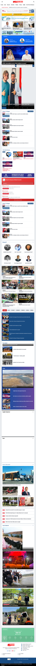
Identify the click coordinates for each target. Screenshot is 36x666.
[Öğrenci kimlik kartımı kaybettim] (28, 154)
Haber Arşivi (24, 650)
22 (30, 65)
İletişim (4, 654)
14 (19, 65)
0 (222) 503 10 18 (6, 188)
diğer (3, 157)
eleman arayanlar (16, 157)
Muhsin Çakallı (11, 39)
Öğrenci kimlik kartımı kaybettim (28, 158)
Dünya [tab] (27, 310)
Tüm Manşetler (24, 648)
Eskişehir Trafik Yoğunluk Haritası (27, 646)
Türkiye (16, 4)
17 (23, 65)
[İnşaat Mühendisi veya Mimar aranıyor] (18, 154)
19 (26, 65)
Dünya (20, 4)
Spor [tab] (9, 310)
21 (29, 65)
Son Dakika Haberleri (25, 649)
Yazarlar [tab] (5, 36)
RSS (9, 659)
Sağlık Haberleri (6, 412)
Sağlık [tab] (32, 310)
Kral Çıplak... (11, 41)
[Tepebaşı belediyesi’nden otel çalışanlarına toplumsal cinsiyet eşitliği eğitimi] (10, 270)
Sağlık (24, 4)
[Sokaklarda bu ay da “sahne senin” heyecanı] (10, 284)
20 (27, 65)
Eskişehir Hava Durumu (26, 645)
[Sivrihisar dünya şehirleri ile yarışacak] (7, 349)
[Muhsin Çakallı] (5, 40)
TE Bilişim (20, 662)
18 (25, 65)
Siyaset (8, 4)
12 (17, 65)
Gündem (12, 4)
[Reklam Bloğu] (18, 14)
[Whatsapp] (14, 651)
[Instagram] (11, 651)
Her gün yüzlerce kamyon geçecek (12, 515)
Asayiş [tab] (4, 310)
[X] (9, 651)
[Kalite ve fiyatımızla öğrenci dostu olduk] (6, 406)
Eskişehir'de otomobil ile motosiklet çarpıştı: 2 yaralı (19, 7)
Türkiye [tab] (23, 310)
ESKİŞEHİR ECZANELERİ (6, 653)
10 (14, 65)
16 (22, 65)
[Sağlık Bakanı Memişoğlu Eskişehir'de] (6, 390)
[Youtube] (13, 651)
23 (31, 65)
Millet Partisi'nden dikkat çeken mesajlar (13, 521)
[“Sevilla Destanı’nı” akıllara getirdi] (7, 355)
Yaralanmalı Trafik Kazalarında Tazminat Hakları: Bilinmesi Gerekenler (18, 518)
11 (15, 65)
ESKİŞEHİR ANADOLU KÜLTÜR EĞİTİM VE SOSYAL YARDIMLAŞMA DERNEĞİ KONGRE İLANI (7, 169)
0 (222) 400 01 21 (6, 193)
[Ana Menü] (2, 1)
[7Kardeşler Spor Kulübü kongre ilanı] (7, 154)
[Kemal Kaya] (21, 40)
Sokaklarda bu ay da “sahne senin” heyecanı (9, 291)
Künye (19, 654)
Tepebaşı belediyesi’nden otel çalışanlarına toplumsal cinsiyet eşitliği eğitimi (9, 278)
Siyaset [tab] (13, 310)
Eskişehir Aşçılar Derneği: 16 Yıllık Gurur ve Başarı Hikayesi (28, 41)
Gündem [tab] (18, 310)
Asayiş (2, 4)
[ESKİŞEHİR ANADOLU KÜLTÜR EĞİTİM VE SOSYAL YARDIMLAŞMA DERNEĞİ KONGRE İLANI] (7, 164)
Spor (5, 4)
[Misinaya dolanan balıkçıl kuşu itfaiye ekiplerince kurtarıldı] (6, 401)
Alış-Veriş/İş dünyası (30, 4)
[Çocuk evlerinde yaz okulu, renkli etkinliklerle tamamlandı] (26, 284)
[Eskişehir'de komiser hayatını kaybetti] (26, 298)
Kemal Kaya (27, 39)
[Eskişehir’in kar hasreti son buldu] (7, 362)
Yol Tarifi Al (11, 188)
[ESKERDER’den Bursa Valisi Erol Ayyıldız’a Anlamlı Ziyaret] (26, 270)
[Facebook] (7, 651)
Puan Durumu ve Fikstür (26, 647)
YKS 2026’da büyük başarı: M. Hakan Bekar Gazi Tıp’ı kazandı (17, 512)
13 (18, 65)
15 (21, 65)
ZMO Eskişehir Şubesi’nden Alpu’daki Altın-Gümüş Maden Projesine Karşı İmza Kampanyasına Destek (9, 306)
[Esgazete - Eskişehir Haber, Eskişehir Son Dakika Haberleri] (18, 2)
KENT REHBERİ (21, 653)
